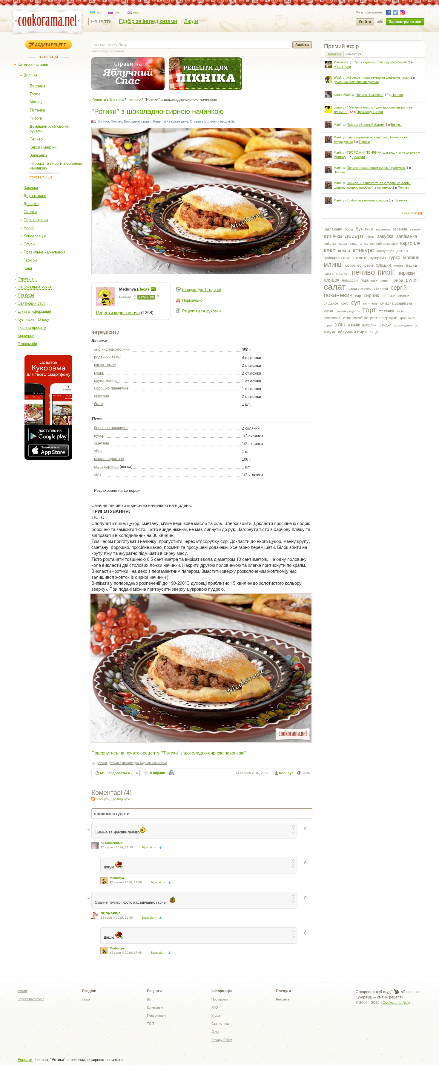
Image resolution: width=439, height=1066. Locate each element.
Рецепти (101, 22)
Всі (149, 999)
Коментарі (353, 54)
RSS (420, 213)
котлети (360, 257)
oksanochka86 (112, 843)
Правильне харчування (44, 252)
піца (364, 280)
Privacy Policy (221, 1039)
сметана (101, 396)
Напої (29, 228)
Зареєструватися (405, 21)
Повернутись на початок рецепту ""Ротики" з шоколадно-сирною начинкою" (168, 752)
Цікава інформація (34, 311)
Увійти (365, 21)
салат (335, 286)
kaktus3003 (342, 95)
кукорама (378, 258)
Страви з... (27, 279)
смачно (403, 296)
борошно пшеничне (111, 388)
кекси (344, 250)
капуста (356, 243)
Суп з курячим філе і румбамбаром (380, 62)
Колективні (155, 1007)
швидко (385, 325)
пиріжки (406, 273)
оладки (383, 265)
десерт (354, 236)
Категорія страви (33, 64)
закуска (385, 236)
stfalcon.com (410, 992)
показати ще (41, 177)
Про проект (219, 999)
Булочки (37, 86)
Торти (35, 94)
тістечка (386, 311)
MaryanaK (341, 62)
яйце (98, 451)
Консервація (35, 236)
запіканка (406, 236)
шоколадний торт (407, 325)
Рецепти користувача (118, 312)
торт (369, 310)
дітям (370, 237)
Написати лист (153, 289)
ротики (102, 763)
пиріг (386, 272)
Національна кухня (35, 287)
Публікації (334, 54)
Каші (28, 268)
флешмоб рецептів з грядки (370, 317)
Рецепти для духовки (201, 311)
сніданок (331, 303)
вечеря (415, 229)
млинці (333, 264)
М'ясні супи (342, 66)
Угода (215, 1015)
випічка (333, 236)
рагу (374, 280)
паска (411, 265)
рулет (412, 279)
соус (345, 303)
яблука (329, 332)
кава (342, 243)
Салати (30, 212)
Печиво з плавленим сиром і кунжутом (376, 167)
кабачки (330, 243)
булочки (364, 228)
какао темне (105, 365)
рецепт (385, 280)
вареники (383, 229)
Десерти (31, 203)
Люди (191, 21)
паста (329, 273)
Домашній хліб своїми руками (356, 82)
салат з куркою (360, 288)
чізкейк (354, 325)
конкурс (363, 250)
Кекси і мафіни (43, 147)
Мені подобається (115, 773)
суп (355, 302)
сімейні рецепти (348, 311)
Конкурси (26, 335)
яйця (373, 332)
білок (98, 403)
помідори (350, 280)
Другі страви (35, 195)
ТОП (150, 1023)
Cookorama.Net (395, 1003)
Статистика (220, 1023)
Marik (338, 124)
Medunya (286, 773)
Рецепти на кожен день (170, 121)
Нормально (192, 300)
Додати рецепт (50, 44)
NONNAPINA (111, 913)
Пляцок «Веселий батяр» (366, 124)
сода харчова (106, 466)
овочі (368, 265)
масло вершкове (109, 458)
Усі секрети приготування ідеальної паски (377, 77)
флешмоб (332, 318)
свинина (381, 288)
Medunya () (134, 289)
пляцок (331, 279)
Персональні (156, 1015)
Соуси (29, 244)
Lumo (338, 107)
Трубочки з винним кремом (367, 200)
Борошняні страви (137, 121)
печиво (363, 272)
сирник (371, 295)
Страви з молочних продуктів (212, 121)
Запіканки (38, 155)
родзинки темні (107, 357)
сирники (388, 296)
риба (398, 280)
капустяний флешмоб (380, 243)
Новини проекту (32, 327)
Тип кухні (26, 295)
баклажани (333, 229)
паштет (342, 273)
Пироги (36, 118)
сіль (98, 474)
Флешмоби (27, 343)
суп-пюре (370, 303)
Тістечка (37, 110)
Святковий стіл (31, 303)
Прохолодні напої (370, 112)
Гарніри (30, 260)
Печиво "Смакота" (369, 95)
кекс (329, 250)
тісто (400, 311)
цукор (99, 372)
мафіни (411, 257)
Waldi (337, 77)
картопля (410, 243)
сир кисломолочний (112, 349)
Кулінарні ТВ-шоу (33, 319)
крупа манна (105, 380)
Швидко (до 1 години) (201, 290)
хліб (340, 325)
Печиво (36, 139)
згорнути (102, 799)
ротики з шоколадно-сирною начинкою (138, 763)
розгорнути (121, 799)
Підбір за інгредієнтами (148, 21)
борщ (349, 229)
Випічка (30, 75)
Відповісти (149, 847)
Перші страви (36, 220)
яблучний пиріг (352, 331)
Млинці (36, 102)
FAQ (214, 1007)
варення (400, 229)
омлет (398, 265)
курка (394, 257)
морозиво (353, 265)
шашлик (369, 325)
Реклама (282, 999)
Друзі (215, 1031)
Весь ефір (409, 213)
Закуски (31, 187)
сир (358, 296)
